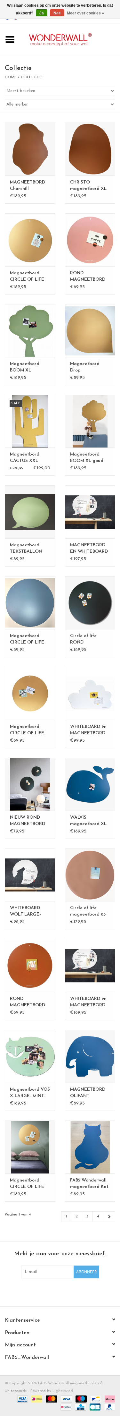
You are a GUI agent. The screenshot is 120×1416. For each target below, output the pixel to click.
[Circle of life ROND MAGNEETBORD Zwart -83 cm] (90, 602)
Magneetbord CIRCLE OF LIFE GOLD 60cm (27, 730)
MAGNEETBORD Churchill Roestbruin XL (27, 186)
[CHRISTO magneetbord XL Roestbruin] (90, 149)
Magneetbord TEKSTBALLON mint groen (26, 549)
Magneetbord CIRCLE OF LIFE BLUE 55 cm (27, 640)
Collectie (31, 77)
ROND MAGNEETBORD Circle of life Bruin (29, 1002)
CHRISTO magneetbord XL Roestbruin (88, 186)
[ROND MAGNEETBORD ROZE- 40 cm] (90, 239)
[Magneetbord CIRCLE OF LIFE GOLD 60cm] (30, 693)
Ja (41, 13)
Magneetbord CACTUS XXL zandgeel (24, 458)
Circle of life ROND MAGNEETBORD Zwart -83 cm (87, 640)
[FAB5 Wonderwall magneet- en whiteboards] (70, 39)
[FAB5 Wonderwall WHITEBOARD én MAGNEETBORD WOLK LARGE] (90, 693)
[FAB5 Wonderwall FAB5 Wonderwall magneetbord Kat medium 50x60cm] (90, 1147)
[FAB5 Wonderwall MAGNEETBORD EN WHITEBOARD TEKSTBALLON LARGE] (90, 511)
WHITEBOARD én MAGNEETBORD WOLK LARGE (88, 730)
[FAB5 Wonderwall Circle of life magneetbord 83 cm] (90, 875)
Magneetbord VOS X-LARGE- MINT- (30, 1092)
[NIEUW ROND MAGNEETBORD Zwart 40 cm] (30, 784)
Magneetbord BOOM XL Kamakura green (28, 368)
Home (11, 77)
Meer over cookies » (85, 13)
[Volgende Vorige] (109, 1217)
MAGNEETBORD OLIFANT (87, 1092)
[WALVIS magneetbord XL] (90, 784)
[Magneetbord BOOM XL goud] (90, 421)
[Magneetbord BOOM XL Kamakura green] (30, 330)
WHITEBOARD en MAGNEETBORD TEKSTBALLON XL (89, 1002)
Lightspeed (62, 1391)
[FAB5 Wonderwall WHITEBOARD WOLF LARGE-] (30, 875)
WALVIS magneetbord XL (88, 820)
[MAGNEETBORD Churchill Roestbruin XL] (30, 149)
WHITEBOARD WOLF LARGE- (25, 911)
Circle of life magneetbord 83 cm (88, 912)
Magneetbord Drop (85, 367)
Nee (57, 13)
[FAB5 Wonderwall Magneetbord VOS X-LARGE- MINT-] (30, 1056)
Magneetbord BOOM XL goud (86, 457)
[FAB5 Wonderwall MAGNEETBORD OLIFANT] (90, 1056)
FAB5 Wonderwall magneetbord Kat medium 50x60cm (89, 1184)
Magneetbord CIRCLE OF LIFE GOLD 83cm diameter (27, 277)
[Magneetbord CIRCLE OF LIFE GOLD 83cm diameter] (30, 239)
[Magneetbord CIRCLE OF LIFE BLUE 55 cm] (30, 602)
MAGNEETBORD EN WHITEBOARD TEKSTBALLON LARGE (89, 549)
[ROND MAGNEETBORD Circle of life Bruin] (30, 965)
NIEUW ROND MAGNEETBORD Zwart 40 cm (27, 821)
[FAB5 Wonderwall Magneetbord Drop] (90, 330)
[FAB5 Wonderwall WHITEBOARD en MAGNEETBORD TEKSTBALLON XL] (90, 965)
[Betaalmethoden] (22, 1399)
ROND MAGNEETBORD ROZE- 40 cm (87, 277)
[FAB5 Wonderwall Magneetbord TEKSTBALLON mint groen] (30, 511)
